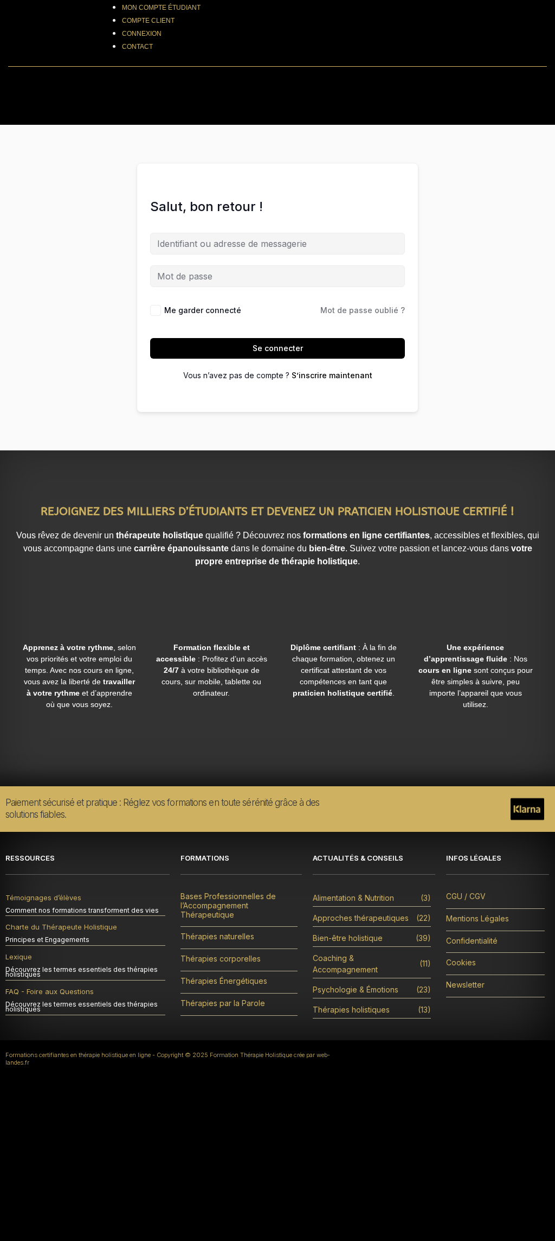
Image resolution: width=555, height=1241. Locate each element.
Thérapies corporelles (220, 958)
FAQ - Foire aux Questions (49, 991)
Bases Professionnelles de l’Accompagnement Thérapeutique (228, 905)
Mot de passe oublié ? (362, 310)
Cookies (461, 962)
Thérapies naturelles (217, 936)
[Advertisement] (277, 1160)
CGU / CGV (466, 896)
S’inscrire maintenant (332, 375)
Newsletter (465, 985)
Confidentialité (472, 941)
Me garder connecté (202, 310)
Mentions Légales (477, 918)
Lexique (18, 956)
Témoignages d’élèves (43, 897)
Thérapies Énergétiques (223, 981)
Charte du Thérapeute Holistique (61, 926)
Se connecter (278, 348)
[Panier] (512, 33)
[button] (413, 96)
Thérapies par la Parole (222, 1003)
